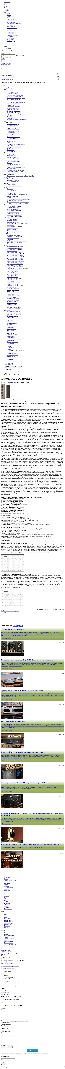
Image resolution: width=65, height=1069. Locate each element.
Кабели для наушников (13, 290)
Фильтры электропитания (14, 147)
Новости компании (12, 28)
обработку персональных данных (19, 1021)
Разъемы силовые (11, 304)
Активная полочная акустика (15, 95)
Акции (6, 89)
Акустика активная (12, 219)
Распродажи (7, 907)
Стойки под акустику (13, 238)
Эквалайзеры (10, 150)
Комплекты (7, 903)
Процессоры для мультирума (15, 181)
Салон (5, 3)
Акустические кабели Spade (14, 248)
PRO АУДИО (7, 217)
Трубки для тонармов (13, 173)
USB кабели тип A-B (12, 277)
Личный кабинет (8, 943)
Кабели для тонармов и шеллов (15, 293)
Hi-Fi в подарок (11, 41)
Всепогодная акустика (13, 105)
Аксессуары (7, 310)
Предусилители (11, 132)
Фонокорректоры (11, 168)
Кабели (6, 245)
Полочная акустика (12, 93)
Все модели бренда (7, 638)
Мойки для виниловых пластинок (16, 171)
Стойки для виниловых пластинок (16, 241)
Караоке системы (11, 184)
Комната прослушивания (14, 23)
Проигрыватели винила (13, 161)
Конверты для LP (11, 329)
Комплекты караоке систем (14, 186)
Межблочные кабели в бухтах (15, 262)
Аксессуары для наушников (14, 216)
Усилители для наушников (14, 215)
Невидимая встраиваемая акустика (16, 102)
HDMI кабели (10, 272)
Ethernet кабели (11, 294)
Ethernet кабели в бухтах (13, 295)
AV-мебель (7, 233)
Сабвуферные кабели (12, 284)
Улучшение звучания (12, 355)
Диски (8, 321)
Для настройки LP (12, 323)
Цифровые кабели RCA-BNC (15, 265)
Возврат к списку (11, 382)
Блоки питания (11, 145)
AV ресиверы (10, 154)
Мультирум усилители (13, 180)
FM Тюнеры (10, 148)
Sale (5, 360)
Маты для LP (10, 333)
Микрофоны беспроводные (14, 226)
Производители (8, 909)
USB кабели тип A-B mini (14, 278)
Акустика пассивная (12, 220)
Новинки (9, 25)
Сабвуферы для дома (12, 109)
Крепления (10, 243)
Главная (6, 373)
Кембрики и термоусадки (14, 307)
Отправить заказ (5, 1022)
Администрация (11, 13)
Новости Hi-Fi (11, 26)
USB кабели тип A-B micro (14, 280)
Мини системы (11, 232)
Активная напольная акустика (15, 96)
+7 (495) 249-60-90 (6, 63)
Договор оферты (5, 962)
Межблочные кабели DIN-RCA (15, 256)
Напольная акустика (12, 92)
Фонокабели (10, 291)
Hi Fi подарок (7, 918)
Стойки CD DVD (11, 239)
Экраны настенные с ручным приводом (18, 202)
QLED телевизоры (12, 190)
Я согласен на (15, 1021)
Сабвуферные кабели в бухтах (15, 285)
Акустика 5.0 (10, 115)
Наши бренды (11, 38)
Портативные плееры (13, 213)
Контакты (6, 10)
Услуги (6, 5)
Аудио (5, 121)
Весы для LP (10, 317)
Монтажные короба (12, 334)
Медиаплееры (11, 140)
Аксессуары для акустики (14, 112)
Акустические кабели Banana (15, 246)
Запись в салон (11, 22)
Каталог (3, 85)
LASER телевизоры (12, 196)
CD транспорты (11, 135)
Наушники (7, 204)
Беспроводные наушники (14, 210)
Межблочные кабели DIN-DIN (15, 255)
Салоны (6, 879)
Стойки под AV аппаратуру (14, 236)
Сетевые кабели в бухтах (13, 288)
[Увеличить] (5, 399)
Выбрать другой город (7, 79)
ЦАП (8, 142)
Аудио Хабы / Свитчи (13, 178)
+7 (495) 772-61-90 (6, 65)
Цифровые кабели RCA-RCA (15, 264)
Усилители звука (11, 229)
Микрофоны (10, 225)
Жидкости (9, 324)
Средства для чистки (12, 353)
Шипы (9, 357)
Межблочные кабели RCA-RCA (15, 252)
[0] (1, 68)
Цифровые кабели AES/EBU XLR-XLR (17, 268)
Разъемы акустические (13, 298)
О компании (7, 2)
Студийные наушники (13, 212)
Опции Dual (10, 336)
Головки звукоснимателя (13, 164)
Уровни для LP (11, 356)
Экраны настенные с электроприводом (17, 203)
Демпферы (10, 320)
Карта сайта (7, 945)
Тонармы (9, 163)
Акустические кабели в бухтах (15, 249)
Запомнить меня (7, 57)
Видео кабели (10, 281)
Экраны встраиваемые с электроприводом (18, 199)
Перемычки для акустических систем (17, 306)
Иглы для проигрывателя (14, 165)
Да (13, 76)
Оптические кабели (12, 271)
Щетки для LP (11, 359)
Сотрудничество (11, 32)
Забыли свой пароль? (6, 1045)
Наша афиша (10, 39)
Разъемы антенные (12, 303)
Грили (8, 318)
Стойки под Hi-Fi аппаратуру (15, 235)
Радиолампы (10, 352)
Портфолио (7, 883)
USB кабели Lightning (13, 275)
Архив (9, 15)
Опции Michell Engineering (14, 339)
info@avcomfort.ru (5, 954)
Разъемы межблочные (13, 300)
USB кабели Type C (12, 274)
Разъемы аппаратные (12, 301)
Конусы (9, 331)
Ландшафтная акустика (13, 106)
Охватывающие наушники (14, 206)
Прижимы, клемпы (12, 344)
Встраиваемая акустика (13, 103)
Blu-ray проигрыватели (13, 157)
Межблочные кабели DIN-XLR (15, 258)
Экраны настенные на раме (14, 200)
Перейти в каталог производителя (10, 611)
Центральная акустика (13, 108)
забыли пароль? (20, 55)
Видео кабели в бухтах (13, 282)
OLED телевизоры (12, 191)
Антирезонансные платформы (15, 314)
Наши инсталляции (12, 31)
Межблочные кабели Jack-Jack (15, 259)
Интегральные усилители (14, 129)
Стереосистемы (11, 118)
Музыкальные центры (13, 124)
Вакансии (9, 16)
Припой (9, 346)
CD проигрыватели (12, 134)
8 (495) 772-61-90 (8, 365)
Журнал (6, 9)
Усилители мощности (13, 131)
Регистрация (7, 48)
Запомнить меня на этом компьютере (11, 1036)
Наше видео (10, 36)
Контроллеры (10, 330)
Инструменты (11, 327)
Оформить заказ (5, 992)
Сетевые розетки (11, 297)
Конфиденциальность (13, 35)
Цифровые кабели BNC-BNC (15, 267)
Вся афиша (18, 626)
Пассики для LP (11, 343)
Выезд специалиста (12, 19)
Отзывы (9, 29)
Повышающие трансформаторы (15, 170)
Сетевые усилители (12, 125)
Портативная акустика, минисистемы (17, 127)
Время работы (11, 18)
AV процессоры (11, 155)
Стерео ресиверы (11, 128)
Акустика (6, 90)
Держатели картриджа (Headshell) (16, 167)
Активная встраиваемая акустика (16, 98)
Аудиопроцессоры (12, 230)
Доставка (6, 7)
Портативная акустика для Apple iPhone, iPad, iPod (20, 176)
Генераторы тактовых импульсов (16, 144)
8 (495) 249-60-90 (8, 363)
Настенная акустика (12, 101)
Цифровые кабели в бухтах (14, 269)
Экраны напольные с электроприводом (17, 194)
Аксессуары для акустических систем (17, 223)
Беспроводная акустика (13, 99)
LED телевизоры (11, 193)
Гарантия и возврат (12, 20)
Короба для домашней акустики (15, 114)
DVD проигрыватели (13, 158)
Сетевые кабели (11, 287)
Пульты (9, 349)
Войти (5, 46)
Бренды (6, 88)
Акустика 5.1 (10, 116)
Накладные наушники (13, 207)
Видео (5, 187)
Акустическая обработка (13, 311)
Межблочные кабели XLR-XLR (15, 254)
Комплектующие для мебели (14, 242)
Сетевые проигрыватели (13, 137)
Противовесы (10, 347)
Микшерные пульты (12, 228)
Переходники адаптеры (13, 308)
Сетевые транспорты (12, 138)
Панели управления (12, 342)
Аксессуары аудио (12, 151)
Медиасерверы (11, 141)
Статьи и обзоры (11, 33)
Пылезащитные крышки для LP (15, 350)
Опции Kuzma (11, 337)
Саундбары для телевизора (14, 111)
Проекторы (10, 189)
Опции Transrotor (11, 340)
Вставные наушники (12, 209)
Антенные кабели (12, 251)
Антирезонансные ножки (14, 313)
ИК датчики (10, 326)
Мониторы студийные (13, 222)
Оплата (6, 6)
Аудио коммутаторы (12, 316)
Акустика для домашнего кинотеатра (17, 119)
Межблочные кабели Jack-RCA (15, 261)
